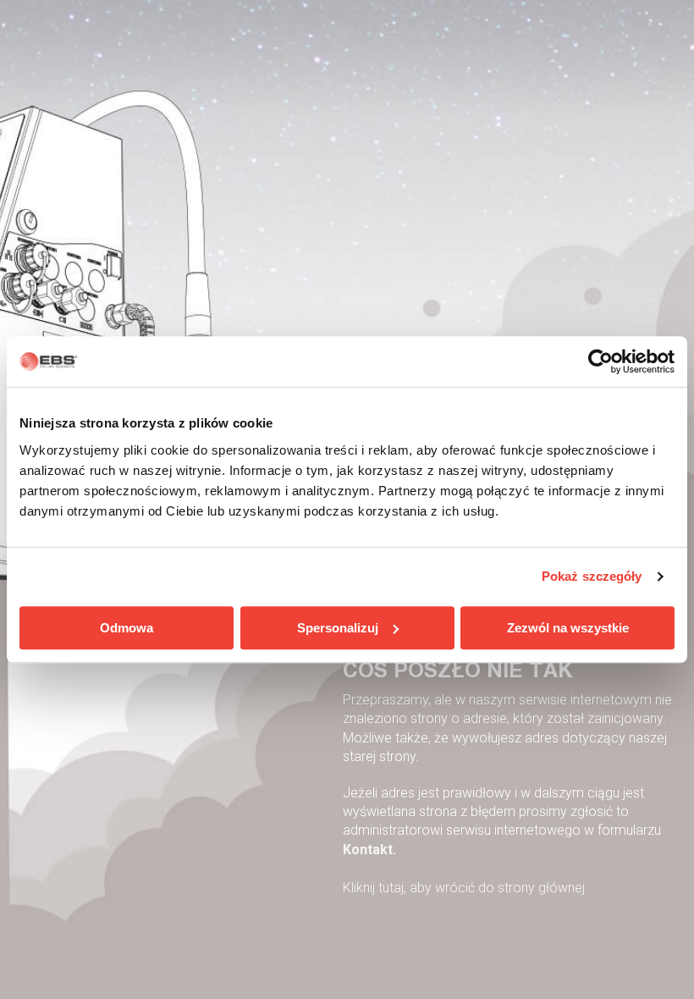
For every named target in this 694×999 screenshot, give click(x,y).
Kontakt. (369, 850)
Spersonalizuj (337, 628)
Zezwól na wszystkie (568, 628)
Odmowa (126, 628)
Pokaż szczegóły (592, 576)
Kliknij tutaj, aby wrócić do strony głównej (464, 888)
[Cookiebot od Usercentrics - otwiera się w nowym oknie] (600, 361)
